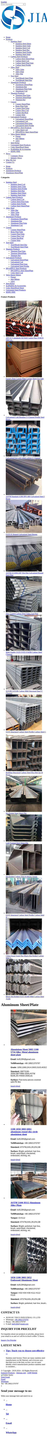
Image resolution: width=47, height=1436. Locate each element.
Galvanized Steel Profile (24, 126)
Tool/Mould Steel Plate (24, 78)
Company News (17, 156)
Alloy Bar (19, 74)
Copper (13, 102)
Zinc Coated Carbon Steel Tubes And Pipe (22, 614)
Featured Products (8, 1373)
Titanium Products (17, 93)
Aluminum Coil (21, 91)
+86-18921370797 (21, 1320)
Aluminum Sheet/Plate (24, 85)
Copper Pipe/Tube (22, 108)
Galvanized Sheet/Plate (24, 119)
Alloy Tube (19, 70)
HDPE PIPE (15, 151)
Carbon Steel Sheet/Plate (24, 59)
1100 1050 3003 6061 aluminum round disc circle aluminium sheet (24, 1132)
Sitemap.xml (21, 1373)
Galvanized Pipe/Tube (23, 123)
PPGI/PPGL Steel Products (21, 128)
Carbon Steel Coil (22, 61)
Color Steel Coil (21, 130)
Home (8, 37)
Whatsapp (5, 1381)
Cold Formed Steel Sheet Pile (17, 843)
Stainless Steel (16, 41)
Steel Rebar (15, 143)
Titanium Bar (20, 100)
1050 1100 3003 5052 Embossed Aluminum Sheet (24, 1278)
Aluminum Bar (21, 87)
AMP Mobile (32, 1373)
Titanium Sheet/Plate (23, 98)
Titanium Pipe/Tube (22, 95)
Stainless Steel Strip (22, 54)
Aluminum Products (18, 82)
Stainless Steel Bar (22, 50)
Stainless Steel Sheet (23, 44)
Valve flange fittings (18, 134)
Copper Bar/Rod (21, 113)
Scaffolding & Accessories (21, 149)
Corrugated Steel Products (20, 145)
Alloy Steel (15, 67)
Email (3, 1379)
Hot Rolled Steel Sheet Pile (16, 813)
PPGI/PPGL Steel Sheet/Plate (26, 132)
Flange (18, 136)
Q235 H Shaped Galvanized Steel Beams (21, 534)
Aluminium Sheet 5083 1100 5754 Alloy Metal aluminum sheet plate (25, 1052)
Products (9, 39)
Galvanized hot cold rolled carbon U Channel (23, 458)
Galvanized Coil (21, 121)
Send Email (5, 1377)
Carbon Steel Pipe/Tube (24, 63)
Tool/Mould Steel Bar (23, 80)
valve (17, 141)
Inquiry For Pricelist (8, 1340)
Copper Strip (20, 115)
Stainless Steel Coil (22, 48)
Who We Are (11, 160)
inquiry (13, 1086)
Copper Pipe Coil (22, 110)
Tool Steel (14, 76)
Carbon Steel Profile (23, 65)
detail (18, 1086)
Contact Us (10, 162)
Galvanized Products (18, 117)
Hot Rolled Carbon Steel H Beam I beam (21, 877)
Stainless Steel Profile (23, 52)
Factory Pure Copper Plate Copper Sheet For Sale (25, 379)
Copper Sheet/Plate (22, 104)
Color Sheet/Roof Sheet (20, 147)
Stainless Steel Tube (23, 46)
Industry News (16, 158)
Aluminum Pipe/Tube (23, 89)
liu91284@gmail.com (20, 1324)
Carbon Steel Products (19, 57)
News (8, 154)
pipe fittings (19, 139)
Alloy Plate (19, 72)
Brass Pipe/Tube (21, 106)
